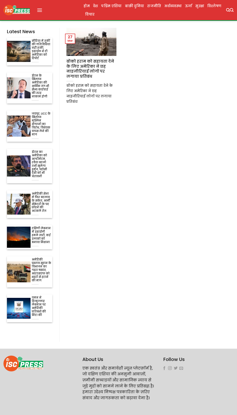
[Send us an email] (181, 368)
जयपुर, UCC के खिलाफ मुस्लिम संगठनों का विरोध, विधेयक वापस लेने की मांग (41, 124)
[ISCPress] (16, 10)
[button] (39, 10)
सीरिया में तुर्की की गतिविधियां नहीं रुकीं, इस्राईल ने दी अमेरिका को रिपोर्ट (41, 49)
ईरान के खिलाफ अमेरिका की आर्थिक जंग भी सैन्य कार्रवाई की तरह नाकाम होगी (40, 86)
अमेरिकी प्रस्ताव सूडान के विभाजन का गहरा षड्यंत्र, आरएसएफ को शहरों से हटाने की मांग (41, 270)
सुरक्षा (199, 6)
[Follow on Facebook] (164, 368)
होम (87, 6)
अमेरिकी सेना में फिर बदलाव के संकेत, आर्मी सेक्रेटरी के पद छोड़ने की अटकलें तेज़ (41, 202)
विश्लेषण (214, 6)
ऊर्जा (188, 6)
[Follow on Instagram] (170, 368)
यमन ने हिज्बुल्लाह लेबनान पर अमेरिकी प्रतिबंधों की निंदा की (39, 306)
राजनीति (154, 6)
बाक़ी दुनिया (134, 6)
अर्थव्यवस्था (172, 6)
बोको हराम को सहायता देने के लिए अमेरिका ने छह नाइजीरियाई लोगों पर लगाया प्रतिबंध (90, 69)
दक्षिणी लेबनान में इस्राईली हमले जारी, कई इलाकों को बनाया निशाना (41, 235)
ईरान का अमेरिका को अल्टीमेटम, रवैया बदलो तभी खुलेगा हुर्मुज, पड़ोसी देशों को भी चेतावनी (39, 164)
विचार (89, 14)
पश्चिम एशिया (111, 6)
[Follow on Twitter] (176, 368)
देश (95, 6)
